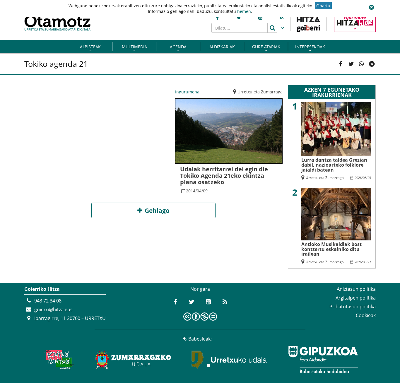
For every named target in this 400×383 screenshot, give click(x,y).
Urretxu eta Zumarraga (260, 92)
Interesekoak (310, 46)
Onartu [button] (323, 5)
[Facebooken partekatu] (341, 64)
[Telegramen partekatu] (372, 64)
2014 (190, 191)
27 (369, 262)
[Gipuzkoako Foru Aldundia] (323, 359)
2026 (358, 177)
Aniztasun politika (356, 289)
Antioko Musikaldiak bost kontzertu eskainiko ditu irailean (331, 249)
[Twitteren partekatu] (351, 64)
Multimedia (134, 46)
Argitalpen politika (356, 298)
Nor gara (200, 289)
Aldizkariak (222, 46)
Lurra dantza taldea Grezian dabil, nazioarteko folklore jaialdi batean (334, 165)
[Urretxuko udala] (229, 359)
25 (369, 177)
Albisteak (90, 46)
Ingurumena (187, 92)
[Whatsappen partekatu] (361, 64)
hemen (244, 11)
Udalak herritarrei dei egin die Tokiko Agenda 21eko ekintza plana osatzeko (224, 175)
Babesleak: (200, 339)
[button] (371, 7)
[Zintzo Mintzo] (58, 359)
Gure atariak (266, 46)
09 (205, 191)
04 (199, 191)
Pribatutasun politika (352, 306)
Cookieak (366, 315)
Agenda (178, 46)
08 (364, 177)
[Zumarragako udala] (133, 359)
